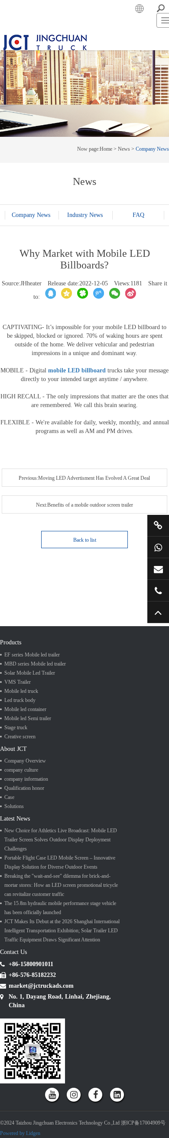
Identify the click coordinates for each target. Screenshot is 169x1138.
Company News (152, 222)
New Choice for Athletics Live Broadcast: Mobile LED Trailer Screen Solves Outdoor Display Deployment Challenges (60, 901)
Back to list (84, 588)
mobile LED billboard (77, 454)
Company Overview (25, 818)
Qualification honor (24, 845)
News (124, 222)
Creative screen (20, 789)
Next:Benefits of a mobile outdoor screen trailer (127, 560)
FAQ (85, 305)
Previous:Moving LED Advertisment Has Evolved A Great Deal (42, 560)
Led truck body (20, 753)
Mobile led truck (21, 744)
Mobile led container (25, 762)
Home (106, 222)
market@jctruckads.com (158, 568)
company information (26, 836)
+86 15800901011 (158, 547)
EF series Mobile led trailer (32, 708)
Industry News (85, 297)
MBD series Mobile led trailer (35, 717)
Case (9, 854)
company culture (21, 827)
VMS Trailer (17, 735)
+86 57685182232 (158, 590)
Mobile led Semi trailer (27, 771)
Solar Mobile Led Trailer (29, 726)
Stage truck (15, 780)
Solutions (14, 863)
